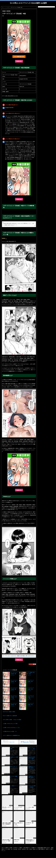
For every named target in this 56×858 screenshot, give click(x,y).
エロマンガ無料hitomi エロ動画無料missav (11, 735)
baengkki (5, 669)
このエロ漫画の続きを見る (19, 56)
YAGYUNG (9, 669)
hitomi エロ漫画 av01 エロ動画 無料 (10, 715)
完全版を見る (19, 61)
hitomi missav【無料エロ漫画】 (9, 711)
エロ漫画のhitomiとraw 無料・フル (10, 731)
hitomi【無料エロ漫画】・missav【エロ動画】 (12, 719)
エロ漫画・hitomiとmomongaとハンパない (11, 727)
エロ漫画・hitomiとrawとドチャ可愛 (10, 723)
